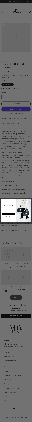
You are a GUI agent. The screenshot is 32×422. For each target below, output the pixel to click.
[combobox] (3, 211)
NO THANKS (8, 216)
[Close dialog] (30, 200)
